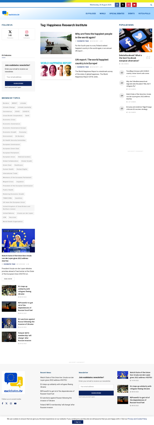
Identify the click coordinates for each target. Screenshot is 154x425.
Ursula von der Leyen (25, 213)
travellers (18, 198)
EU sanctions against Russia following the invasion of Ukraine (26, 321)
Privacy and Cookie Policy (137, 419)
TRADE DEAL (7, 198)
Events (131, 14)
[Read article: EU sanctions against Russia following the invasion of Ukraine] (9, 323)
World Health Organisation (13, 221)
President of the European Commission (18, 186)
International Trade (10, 173)
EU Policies (91, 14)
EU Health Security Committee (14, 140)
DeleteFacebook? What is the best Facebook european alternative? (130, 58)
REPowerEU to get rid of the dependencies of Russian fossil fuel (140, 400)
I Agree (77, 422)
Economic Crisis (9, 119)
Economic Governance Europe (14, 128)
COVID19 (26, 111)
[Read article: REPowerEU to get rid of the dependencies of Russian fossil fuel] (9, 306)
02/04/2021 (94, 41)
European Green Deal (11, 148)
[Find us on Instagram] (128, 5)
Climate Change (9, 107)
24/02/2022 (22, 343)
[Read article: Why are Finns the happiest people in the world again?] (56, 43)
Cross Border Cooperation (12, 115)
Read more (9, 278)
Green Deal (7, 165)
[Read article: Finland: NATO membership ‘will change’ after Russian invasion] (9, 337)
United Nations (8, 213)
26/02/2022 (22, 327)
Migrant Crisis (8, 182)
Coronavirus (7, 111)
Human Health (8, 169)
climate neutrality (24, 107)
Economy (22, 132)
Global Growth (26, 161)
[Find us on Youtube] (134, 5)
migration (20, 182)
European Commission (11, 144)
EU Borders (20, 136)
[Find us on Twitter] (123, 5)
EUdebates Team (83, 41)
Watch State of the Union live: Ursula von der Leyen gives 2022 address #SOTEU (17, 258)
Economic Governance (11, 124)
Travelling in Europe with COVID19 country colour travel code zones (137, 72)
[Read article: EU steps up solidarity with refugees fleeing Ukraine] (9, 290)
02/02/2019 (94, 67)
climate (23, 103)
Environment (7, 136)
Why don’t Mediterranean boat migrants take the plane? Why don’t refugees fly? (138, 83)
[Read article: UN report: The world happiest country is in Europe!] (56, 69)
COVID (17, 111)
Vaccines (12, 217)
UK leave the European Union (14, 202)
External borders (24, 157)
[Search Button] (151, 5)
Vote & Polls (144, 14)
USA (4, 217)
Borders (6, 103)
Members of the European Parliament (17, 177)
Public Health (8, 190)
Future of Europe (11, 231)
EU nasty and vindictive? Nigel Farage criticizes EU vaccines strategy (139, 108)
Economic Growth (9, 132)
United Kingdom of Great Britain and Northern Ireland (16, 208)
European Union (9, 157)
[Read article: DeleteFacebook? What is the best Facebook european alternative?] (135, 40)
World (103, 14)
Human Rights (22, 169)
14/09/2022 (21, 264)
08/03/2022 (22, 297)
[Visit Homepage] (11, 13)
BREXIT (14, 103)
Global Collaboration (10, 161)
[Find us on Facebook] (117, 5)
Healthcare (19, 165)
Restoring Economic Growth (13, 194)
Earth (27, 115)
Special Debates (116, 14)
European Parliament (11, 153)
